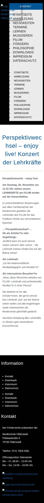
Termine (20, 27)
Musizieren (23, 35)
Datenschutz (24, 60)
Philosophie (23, 48)
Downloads (23, 52)
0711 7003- (18, 451)
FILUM (17, 40)
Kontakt (9, 376)
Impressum (22, 56)
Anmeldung (23, 19)
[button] (25, 67)
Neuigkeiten (23, 23)
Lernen (19, 31)
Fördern (21, 44)
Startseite (22, 14)
